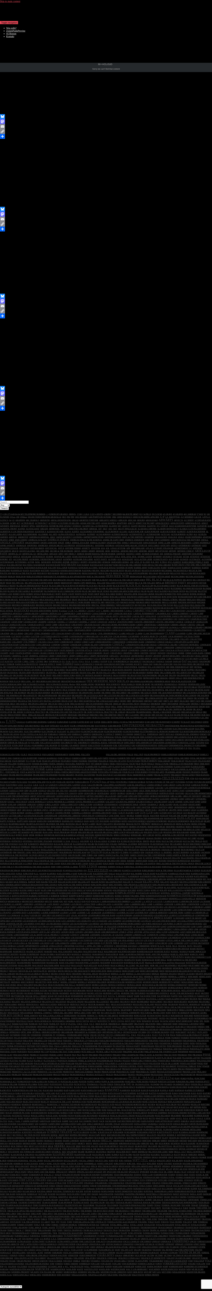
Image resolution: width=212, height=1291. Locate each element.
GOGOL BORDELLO (37, 802)
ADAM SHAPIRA (108, 523)
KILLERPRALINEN (114, 882)
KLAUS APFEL (170, 887)
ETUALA (28, 745)
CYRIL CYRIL (28, 661)
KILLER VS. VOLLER (132, 882)
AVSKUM (106, 562)
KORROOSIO (98, 896)
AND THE (149, 540)
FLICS (17, 769)
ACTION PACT (41, 523)
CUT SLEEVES (6, 661)
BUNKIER (61, 608)
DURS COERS (85, 718)
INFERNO (57, 847)
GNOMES (174, 799)
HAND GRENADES (119, 818)
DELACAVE (163, 675)
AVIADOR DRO (94, 562)
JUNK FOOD (28, 873)
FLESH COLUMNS (182, 766)
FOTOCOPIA (103, 772)
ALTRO (189, 534)
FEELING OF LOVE (117, 761)
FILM (138, 764)
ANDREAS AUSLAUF (37, 540)
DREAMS (176, 712)
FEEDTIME (93, 761)
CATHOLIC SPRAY (13, 619)
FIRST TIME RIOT (202, 764)
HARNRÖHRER (54, 821)
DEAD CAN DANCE (32, 670)
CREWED (161, 653)
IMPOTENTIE (144, 844)
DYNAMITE (163, 718)
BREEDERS (139, 599)
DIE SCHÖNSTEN (7, 698)
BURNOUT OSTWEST (95, 608)
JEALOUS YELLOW (171, 858)
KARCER (83, 876)
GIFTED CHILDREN (95, 796)
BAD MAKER (83, 565)
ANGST (61, 543)
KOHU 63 (155, 890)
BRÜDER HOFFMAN (187, 602)
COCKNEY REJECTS (149, 636)
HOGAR (73, 832)
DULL (29, 718)
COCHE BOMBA (120, 636)
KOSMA (118, 896)
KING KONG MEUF (99, 885)
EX (59, 745)
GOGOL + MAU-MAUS (17, 802)
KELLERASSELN (71, 879)
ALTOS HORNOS (178, 534)
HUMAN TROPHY (154, 838)
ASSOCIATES (6, 556)
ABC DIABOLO (32, 520)
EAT (91, 722)
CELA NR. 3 (115, 619)
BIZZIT (12, 585)
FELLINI (3, 764)
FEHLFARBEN (149, 761)
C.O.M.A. (128, 611)
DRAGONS (130, 712)
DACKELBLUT (149, 661)
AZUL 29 (138, 562)
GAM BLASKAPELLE (136, 785)
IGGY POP (22, 844)
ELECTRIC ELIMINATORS (126, 729)
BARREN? (186, 568)
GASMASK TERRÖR (79, 788)
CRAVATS (79, 653)
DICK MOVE (56, 690)
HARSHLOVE (68, 821)
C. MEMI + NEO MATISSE (112, 611)
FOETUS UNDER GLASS (181, 769)
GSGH (193, 810)
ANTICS (174, 545)
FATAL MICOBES (181, 758)
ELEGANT (61, 731)
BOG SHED (110, 594)
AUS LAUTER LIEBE (143, 559)
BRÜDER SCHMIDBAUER (23, 605)
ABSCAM (132, 520)
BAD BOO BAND (53, 565)
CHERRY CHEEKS (178, 624)
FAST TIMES (167, 758)
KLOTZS (72, 890)
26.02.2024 (8, 52)
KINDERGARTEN (13, 885)
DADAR (168, 661)
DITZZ (8, 706)
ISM (15, 852)
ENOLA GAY (53, 737)
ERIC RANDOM (56, 740)
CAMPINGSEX (68, 613)
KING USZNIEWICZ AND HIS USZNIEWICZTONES (41, 887)
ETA (207, 742)
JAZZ (140, 858)
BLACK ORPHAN (7, 588)
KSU (61, 901)
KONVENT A (5, 896)
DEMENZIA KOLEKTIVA (64, 678)
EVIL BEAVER (51, 745)
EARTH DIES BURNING (36, 722)
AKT (115, 529)
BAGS (2, 568)
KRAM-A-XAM (55, 898)
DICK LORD (44, 690)
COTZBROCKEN (50, 650)
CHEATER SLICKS (91, 624)
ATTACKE (177, 556)
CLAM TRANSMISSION (153, 633)
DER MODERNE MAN (101, 681)
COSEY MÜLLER (35, 650)
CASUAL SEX (138, 616)
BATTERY (45, 570)
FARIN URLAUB (94, 758)
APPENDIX (197, 548)
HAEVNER (154, 815)
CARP (200, 613)
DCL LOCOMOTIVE (156, 667)
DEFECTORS (69, 675)
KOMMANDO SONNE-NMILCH (45, 893)
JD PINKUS (157, 858)
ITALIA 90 (96, 852)
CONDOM (55, 645)
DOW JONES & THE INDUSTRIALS (89, 709)
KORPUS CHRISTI (84, 896)
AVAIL (37, 562)
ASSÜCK (16, 556)
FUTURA (150, 782)
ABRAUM (122, 520)
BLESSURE (158, 588)
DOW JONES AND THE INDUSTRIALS (122, 709)
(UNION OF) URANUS (58, 514)
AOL (108, 548)
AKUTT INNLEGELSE (127, 529)
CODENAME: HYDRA (9, 639)
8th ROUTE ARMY (130, 514)
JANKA (22, 858)
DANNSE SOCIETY (133, 664)
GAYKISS (4, 790)
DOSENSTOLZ (23, 709)
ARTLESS (53, 554)
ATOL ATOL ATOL (129, 556)
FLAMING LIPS (105, 766)
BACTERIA (28, 565)
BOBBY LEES (6, 594)
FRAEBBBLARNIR (173, 772)
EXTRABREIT (76, 748)
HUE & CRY (74, 838)
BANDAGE (73, 568)
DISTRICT (195, 704)
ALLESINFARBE (30, 534)
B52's (170, 562)
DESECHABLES (128, 684)
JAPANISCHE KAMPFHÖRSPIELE (40, 858)
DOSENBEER (11, 709)
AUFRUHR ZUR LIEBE (83, 559)
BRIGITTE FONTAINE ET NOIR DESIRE (73, 602)
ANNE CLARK (164, 543)
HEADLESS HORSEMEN (178, 821)
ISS (88, 852)
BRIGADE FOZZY (47, 602)
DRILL (24, 715)
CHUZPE (161, 630)
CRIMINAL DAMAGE (38, 656)
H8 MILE (130, 815)
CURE (169, 658)
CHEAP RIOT (77, 624)
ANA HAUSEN (161, 537)
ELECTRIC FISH (145, 729)
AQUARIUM (5, 551)
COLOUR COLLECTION (48, 642)
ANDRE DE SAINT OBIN (113, 540)
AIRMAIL (93, 529)
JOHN (53, 867)
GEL (18, 793)
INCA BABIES (176, 844)
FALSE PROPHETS (152, 754)
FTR (192, 778)
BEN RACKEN (199, 573)
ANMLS (125, 543)
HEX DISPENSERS (29, 829)
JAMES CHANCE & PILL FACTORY (113, 855)
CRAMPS (4, 653)
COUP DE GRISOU (101, 650)
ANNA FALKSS (135, 543)
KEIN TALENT (51, 879)
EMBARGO (53, 734)
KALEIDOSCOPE (100, 873)
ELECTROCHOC (16, 731)
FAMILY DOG (6, 758)
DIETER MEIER (64, 698)
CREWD (152, 653)
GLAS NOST (53, 799)
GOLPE (171, 802)
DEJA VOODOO (120, 675)
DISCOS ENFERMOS (95, 704)
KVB (83, 901)
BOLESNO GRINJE (146, 594)
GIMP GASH (122, 796)
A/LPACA (4, 520)
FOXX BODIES (141, 772)
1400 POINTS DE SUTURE (99, 517)
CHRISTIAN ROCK (149, 627)
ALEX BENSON (112, 531)
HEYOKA (42, 829)
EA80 (11, 721)
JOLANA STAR (204, 867)
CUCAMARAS (53, 658)
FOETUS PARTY (163, 769)
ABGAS (75, 520)
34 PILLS (147, 514)
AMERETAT (23, 537)
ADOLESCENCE (162, 523)
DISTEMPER (172, 704)
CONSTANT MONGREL (188, 645)
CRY (10, 658)
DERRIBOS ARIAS (162, 681)
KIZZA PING (124, 887)
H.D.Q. (123, 815)
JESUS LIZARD (95, 863)
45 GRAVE (167, 514)
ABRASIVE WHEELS (108, 520)
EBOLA (116, 722)
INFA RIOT (48, 847)
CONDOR (65, 645)
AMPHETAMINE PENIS (93, 537)
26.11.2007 (8, 416)
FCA (28, 761)
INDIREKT (25, 847)
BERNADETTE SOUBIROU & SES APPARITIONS (64, 576)
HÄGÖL (145, 815)
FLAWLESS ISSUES (142, 766)
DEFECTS (79, 675)
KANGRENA (5, 876)
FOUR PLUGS (128, 772)
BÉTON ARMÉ (163, 576)
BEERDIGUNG (74, 573)
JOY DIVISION (98, 870)
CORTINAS (5, 650)
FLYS (148, 769)
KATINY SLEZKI (7, 879)
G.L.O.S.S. (28, 785)
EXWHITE (121, 748)
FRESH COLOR (56, 778)
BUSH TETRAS (112, 608)
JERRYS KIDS (141, 861)
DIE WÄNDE (199, 698)
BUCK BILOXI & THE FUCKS (160, 605)
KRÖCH (3, 901)
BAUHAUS (55, 570)
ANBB (11, 540)
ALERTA (75, 531)
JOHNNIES (102, 867)
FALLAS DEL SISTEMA (116, 754)
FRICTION (77, 778)
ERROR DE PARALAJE (17, 742)
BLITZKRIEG (176, 588)
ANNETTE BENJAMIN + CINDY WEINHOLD (190, 543)
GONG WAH (188, 802)
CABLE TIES (164, 611)
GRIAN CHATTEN (159, 807)
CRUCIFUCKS (187, 656)
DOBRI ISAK (52, 706)
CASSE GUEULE (96, 616)
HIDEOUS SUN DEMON (94, 829)
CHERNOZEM (163, 624)
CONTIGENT (205, 645)
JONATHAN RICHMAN (10, 870)
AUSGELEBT (127, 559)
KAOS (29, 876)
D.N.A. (81, 661)
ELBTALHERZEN (72, 729)
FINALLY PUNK (162, 764)
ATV (10, 559)
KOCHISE (132, 890)
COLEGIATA (122, 639)
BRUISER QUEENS (44, 605)
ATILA (117, 556)
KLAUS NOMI (198, 887)
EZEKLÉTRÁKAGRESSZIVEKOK (151, 748)
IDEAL (139, 841)
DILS (76, 701)
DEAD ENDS (47, 670)
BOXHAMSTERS (185, 597)
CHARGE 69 (189, 622)
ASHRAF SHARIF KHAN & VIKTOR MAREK (96, 554)
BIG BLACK (154, 579)
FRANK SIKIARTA (66, 775)
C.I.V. (98, 611)
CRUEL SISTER (201, 656)
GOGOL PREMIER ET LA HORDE (90, 802)
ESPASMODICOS (115, 742)
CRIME (181, 653)
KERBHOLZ (141, 879)
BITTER (202, 583)
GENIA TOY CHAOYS (67, 793)
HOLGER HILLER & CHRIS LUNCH (110, 832)
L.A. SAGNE (136, 901)
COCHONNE (133, 636)
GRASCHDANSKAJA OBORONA (14, 807)
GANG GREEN (169, 785)
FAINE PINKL (75, 754)
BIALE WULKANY (83, 580)
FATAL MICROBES (198, 758)
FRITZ (117, 778)
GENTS (113, 793)
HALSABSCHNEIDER (43, 818)
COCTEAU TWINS (191, 636)
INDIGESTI (15, 847)
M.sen (32, 150)
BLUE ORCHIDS (89, 591)
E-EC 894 (204, 718)
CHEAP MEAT (64, 624)
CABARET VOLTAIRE (145, 610)
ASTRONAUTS (38, 556)
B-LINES (146, 562)
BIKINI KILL (91, 583)
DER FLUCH (14, 681)
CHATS (48, 624)
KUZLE (77, 901)
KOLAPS (163, 890)
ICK (118, 841)
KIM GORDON (204, 882)
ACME (13, 523)
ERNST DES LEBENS (174, 740)
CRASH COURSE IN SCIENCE (52, 653)
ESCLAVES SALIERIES (50, 742)
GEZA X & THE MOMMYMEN (198, 793)
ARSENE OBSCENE (129, 551)
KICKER (9, 882)
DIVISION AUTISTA (20, 706)
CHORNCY (77, 627)
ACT (18, 523)
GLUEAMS (164, 799)
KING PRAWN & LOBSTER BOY (137, 885)
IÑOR (200, 847)
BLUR (144, 591)
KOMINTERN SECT (193, 890)
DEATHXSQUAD (124, 672)
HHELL (50, 829)
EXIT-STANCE (124, 745)
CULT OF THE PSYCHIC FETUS (107, 658)
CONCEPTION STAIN (9, 645)
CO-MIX (64, 636)
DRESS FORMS (14, 715)
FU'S (196, 778)
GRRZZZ (100, 810)
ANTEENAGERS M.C (85, 545)
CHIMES (4, 627)
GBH (26, 790)
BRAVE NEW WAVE (111, 599)
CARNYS (193, 613)
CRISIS (51, 656)
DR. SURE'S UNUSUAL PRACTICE (99, 712)
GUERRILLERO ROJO (101, 813)
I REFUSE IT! (167, 849)
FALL (97, 753)
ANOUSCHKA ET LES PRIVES (62, 545)
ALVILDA (202, 534)
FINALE (150, 764)
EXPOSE (46, 748)
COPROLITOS (139, 647)
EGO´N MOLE (101, 726)
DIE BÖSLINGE (7, 693)
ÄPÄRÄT (25, 526)
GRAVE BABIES (51, 807)
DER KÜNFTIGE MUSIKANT (73, 681)
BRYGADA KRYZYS (125, 605)
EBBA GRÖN (106, 722)
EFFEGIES (54, 726)
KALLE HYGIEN (123, 873)
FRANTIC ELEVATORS (85, 775)
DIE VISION (188, 698)
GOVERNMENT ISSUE (128, 804)
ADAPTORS (122, 523)
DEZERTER (204, 687)
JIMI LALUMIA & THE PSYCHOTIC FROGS (175, 863)
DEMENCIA (24, 678)
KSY (66, 901)
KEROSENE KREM (193, 879)
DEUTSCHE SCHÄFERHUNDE (130, 687)
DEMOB (79, 678)
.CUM (79, 514)
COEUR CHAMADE (28, 639)
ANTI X (61, 548)
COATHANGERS (76, 636)
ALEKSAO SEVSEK (55, 531)
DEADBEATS (6, 670)
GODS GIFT (190, 799)
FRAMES (4, 775)
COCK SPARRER (175, 636)
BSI (136, 605)
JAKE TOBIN (87, 855)
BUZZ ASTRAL (6, 611)
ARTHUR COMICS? (185, 551)
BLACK (45, 585)
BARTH (205, 568)
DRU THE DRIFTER (108, 715)
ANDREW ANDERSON (134, 540)
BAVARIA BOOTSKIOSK (70, 570)
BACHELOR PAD (14, 565)
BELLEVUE (175, 573)
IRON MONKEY (188, 849)
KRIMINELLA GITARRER (156, 898)
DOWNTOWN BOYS (148, 709)
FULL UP (105, 782)
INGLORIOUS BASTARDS (84, 847)
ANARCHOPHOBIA (193, 537)
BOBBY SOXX (19, 594)
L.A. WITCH (147, 901)
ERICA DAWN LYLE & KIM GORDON (156, 737)
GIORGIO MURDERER (160, 796)
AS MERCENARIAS (150, 554)
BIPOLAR (160, 583)
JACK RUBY (195, 852)
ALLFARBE (43, 534)
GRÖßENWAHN (56, 810)
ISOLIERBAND (65, 852)
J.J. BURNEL (166, 852)
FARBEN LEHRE (79, 758)
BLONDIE (207, 588)
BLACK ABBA (55, 585)
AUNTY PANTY (100, 559)
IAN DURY (84, 841)
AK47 (105, 529)
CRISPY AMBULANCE (79, 656)
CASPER (62, 616)
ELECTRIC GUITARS (162, 729)
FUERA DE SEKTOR (65, 782)
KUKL (71, 901)
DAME (59, 664)
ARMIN (91, 551)
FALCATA (85, 754)
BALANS (52, 568)
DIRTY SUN (195, 701)
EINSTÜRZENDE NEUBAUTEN (143, 725)
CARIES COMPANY (180, 613)
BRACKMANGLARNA (49, 599)
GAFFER (76, 785)
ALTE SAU (165, 534)
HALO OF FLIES (26, 818)
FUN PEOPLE (122, 782)
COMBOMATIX (66, 642)
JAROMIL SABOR (94, 858)
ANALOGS (172, 537)
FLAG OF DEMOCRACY (73, 766)
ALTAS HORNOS (103, 534)
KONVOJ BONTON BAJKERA (25, 896)
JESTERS (162, 861)
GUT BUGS (177, 813)
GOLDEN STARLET (144, 802)
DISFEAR (117, 704)
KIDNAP (31, 882)
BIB (94, 580)
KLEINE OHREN (27, 890)
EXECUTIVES (94, 745)
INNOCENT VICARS (157, 847)
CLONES (26, 636)
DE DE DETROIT (31, 675)
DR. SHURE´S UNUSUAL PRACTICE (29, 712)
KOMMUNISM (107, 893)
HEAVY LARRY (89, 824)
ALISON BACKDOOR (195, 531)
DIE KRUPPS (77, 695)
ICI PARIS (112, 841)
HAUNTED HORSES (137, 821)
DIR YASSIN (206, 701)
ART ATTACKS (161, 551)
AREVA (77, 551)
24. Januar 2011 (12, 144)
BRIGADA (191, 599)
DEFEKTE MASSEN (93, 675)
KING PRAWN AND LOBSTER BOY (167, 885)
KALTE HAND (149, 873)
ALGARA (123, 531)
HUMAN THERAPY (136, 838)
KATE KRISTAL (201, 876)
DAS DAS (177, 664)
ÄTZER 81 (76, 526)
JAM (95, 855)
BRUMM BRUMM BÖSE (80, 605)
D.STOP (103, 661)
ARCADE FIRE (42, 551)
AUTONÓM (206, 559)
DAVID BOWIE (85, 667)
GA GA (83, 785)
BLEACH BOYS (134, 588)
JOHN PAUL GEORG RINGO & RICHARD (180, 867)
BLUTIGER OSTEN (176, 591)
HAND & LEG (105, 818)
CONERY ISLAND (90, 645)
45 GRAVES (178, 514)
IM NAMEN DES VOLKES (106, 844)
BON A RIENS (183, 594)
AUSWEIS (184, 559)
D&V (46, 661)
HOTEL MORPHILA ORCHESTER (169, 835)
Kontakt (10, 36)
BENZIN (3, 576)
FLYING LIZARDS (120, 769)
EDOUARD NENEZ (15, 726)
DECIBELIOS (198, 672)
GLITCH (102, 799)
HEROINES (171, 827)
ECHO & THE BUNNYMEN (132, 722)
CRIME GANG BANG (194, 653)
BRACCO (34, 599)
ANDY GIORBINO (162, 540)
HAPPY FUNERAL (8, 821)
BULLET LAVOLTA (21, 608)
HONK (31, 835)
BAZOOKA (87, 570)
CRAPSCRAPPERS (23, 653)
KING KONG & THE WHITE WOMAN (74, 885)
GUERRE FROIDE (63, 813)
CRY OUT (17, 658)
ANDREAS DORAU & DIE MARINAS (86, 540)
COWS (162, 650)
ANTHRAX (110, 545)
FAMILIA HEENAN (169, 754)
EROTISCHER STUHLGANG (197, 740)
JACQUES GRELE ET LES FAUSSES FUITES (48, 855)
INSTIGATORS (6, 849)
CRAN (11, 653)
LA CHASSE (205, 901)
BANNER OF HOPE (124, 568)
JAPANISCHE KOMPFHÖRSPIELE (71, 858)
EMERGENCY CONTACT (103, 734)
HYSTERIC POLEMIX (42, 841)
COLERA (133, 639)
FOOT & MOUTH (27, 772)
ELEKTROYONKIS (131, 731)
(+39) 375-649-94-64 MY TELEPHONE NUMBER (23, 514)
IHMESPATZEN (46, 844)
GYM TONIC (114, 815)
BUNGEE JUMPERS (47, 608)
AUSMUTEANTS (160, 559)
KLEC (207, 887)
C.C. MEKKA (80, 611)
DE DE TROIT (46, 675)
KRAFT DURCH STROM (37, 898)
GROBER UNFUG (40, 810)
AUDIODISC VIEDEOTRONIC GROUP (45, 559)
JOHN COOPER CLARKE (67, 867)
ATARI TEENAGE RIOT (82, 556)
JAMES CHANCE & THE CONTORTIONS (147, 855)
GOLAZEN (110, 802)
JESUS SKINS (108, 863)
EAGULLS (20, 722)
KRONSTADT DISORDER (33, 901)
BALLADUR (62, 568)
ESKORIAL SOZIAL (99, 742)
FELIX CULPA (191, 761)
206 (17, 517)
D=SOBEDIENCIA (121, 661)
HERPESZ (180, 827)
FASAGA (113, 758)
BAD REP (108, 565)
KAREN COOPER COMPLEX (100, 876)
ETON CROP (17, 745)
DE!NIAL (198, 667)
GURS (156, 813)
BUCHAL (142, 605)
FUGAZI (95, 781)
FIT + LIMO (17, 766)
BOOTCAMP (17, 597)
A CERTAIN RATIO (202, 520)
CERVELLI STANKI (147, 619)
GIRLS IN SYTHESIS (20, 799)
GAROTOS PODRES (22, 788)
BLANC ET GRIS (90, 588)
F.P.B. (17, 754)
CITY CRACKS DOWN (61, 633)
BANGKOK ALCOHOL (88, 568)
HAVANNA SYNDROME (156, 821)
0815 (64, 517)
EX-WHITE (74, 745)
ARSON (151, 551)
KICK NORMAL (20, 882)
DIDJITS (91, 690)
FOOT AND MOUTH (44, 772)
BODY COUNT (68, 594)
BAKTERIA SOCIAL (14, 568)
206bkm (23, 517)
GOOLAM (11, 804)
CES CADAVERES (165, 619)
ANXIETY (85, 548)
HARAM (32, 821)
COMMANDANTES (103, 642)
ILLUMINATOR (80, 844)
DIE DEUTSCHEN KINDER (38, 693)
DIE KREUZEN (64, 695)
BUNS (69, 608)
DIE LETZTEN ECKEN (93, 695)
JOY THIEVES (115, 870)
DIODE (123, 701)
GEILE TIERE (132, 790)
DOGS (107, 706)
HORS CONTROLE (122, 835)
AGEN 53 (126, 526)
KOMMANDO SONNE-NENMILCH (15, 893)
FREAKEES (176, 775)
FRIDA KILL (87, 778)
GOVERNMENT (111, 804)
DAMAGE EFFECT (47, 664)
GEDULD (42, 790)
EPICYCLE (74, 737)
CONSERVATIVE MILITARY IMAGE (141, 645)
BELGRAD (153, 573)
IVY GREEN (134, 852)
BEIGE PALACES (120, 573)
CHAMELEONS (30, 622)
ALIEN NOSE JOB (136, 531)
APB (128, 548)
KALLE (111, 873)
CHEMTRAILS (150, 624)
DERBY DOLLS (175, 678)
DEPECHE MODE (134, 678)
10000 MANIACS (124, 517)
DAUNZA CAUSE (59, 667)
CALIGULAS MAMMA (195, 611)
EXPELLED (163, 745)
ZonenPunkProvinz (15, 31)
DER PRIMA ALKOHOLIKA (142, 681)
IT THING (124, 852)
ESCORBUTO (67, 742)
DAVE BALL (73, 667)
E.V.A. (2, 722)
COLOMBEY (30, 641)
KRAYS (88, 898)
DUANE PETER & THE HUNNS (187, 715)
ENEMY (203, 734)
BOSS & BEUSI (86, 597)
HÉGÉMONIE (119, 824)
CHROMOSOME (22, 630)
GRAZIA (93, 807)
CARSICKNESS (37, 616)
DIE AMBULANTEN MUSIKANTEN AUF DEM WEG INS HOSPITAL (135, 690)
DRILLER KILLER (36, 715)
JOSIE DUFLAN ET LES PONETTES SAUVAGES (41, 870)
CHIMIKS (12, 627)
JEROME (131, 861)
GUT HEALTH (189, 813)
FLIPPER (49, 769)
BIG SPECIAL (18, 583)
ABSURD (141, 520)
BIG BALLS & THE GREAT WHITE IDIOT (127, 580)
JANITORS (13, 858)
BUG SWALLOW (197, 605)
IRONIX (176, 849)
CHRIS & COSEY (104, 627)
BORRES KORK (62, 597)
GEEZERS (73, 790)
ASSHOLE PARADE (172, 554)
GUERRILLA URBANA (81, 813)
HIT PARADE (36, 832)
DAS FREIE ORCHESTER (193, 664)
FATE (209, 758)
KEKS (60, 879)
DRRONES (94, 715)
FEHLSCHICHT (178, 761)
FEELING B (103, 761)
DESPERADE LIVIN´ (196, 684)
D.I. (63, 661)
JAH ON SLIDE (74, 855)
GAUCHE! (159, 788)
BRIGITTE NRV (98, 602)
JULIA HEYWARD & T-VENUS (187, 870)
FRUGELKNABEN (154, 778)
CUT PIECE (203, 658)
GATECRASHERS (146, 788)
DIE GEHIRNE (133, 693)
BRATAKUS (83, 599)
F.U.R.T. (24, 754)
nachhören (5, 155)
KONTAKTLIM (142, 893)
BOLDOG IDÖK (131, 594)
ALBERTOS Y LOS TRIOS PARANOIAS (17, 531)
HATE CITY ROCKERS (99, 821)
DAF (184, 661)
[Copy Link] (106, 131)
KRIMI (142, 898)
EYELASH (131, 748)
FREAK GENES (188, 775)
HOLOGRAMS (182, 832)
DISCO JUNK (64, 704)
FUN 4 (112, 782)
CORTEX (199, 647)
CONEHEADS (75, 645)
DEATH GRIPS (25, 672)
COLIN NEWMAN (145, 639)
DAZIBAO (142, 667)
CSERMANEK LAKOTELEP (34, 658)
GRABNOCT (152, 804)
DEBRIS (149, 672)
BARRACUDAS (174, 568)
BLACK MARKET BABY (165, 585)
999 (72, 517)
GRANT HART (194, 804)
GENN (80, 793)
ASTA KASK (26, 556)
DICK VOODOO (69, 690)
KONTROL (165, 893)
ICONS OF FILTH (128, 841)
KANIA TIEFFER (19, 876)
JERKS (123, 861)
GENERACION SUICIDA (31, 793)
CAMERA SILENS (30, 613)
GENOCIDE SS (90, 793)
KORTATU (109, 896)
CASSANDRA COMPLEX (77, 616)
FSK (187, 778)
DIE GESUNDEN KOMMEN (170, 693)
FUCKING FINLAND (37, 782)
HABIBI (138, 815)
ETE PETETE (5, 745)
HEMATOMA (44, 827)
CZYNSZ (39, 661)
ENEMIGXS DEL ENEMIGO (187, 734)
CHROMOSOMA (7, 630)
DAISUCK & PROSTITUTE (26, 664)
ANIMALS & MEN (98, 543)
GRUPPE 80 (163, 810)
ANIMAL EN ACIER (80, 543)
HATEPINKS (115, 821)
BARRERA (196, 568)
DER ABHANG (161, 678)
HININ (157, 829)
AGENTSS (151, 526)
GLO (122, 799)
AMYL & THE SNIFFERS (133, 537)
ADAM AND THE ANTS (90, 523)
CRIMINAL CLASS (19, 656)
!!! (1, 514)
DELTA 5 (194, 675)
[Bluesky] (106, 116)
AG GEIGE (162, 526)
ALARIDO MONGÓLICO (168, 529)
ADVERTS (4, 526)
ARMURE (100, 551)
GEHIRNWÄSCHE (117, 790)
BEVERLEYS (24, 580)
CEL (107, 619)
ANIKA (68, 543)
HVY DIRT (192, 838)
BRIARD (182, 599)
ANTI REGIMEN (37, 548)
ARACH (14, 551)
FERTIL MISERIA (57, 764)
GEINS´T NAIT (178, 790)
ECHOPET (175, 722)
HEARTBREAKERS (16, 824)
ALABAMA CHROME (147, 529)
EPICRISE (64, 737)
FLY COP (107, 769)
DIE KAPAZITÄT (30, 695)
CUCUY (63, 658)
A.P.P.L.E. (206, 517)
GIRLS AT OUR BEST (192, 796)
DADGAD (177, 661)
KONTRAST (154, 893)
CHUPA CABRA (66, 630)
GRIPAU (191, 807)
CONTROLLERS (96, 647)
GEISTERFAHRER (8, 793)
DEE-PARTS (57, 675)
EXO (133, 745)
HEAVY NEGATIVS (104, 824)
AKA (110, 529)
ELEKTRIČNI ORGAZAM (92, 731)
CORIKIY (150, 647)
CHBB (54, 624)
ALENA (67, 531)
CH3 (175, 619)
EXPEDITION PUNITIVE (146, 745)
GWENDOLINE (50, 815)
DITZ (2, 706)
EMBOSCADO (65, 734)
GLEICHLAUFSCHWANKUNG (73, 799)
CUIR (76, 658)
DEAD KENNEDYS (89, 669)
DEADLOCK (105, 670)
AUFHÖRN (67, 559)
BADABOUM (39, 565)
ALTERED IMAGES (119, 534)
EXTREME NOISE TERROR (104, 748)
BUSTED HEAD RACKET (164, 608)
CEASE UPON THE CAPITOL (68, 619)
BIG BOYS (187, 580)
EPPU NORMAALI (106, 737)
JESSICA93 (153, 861)
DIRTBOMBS (137, 701)
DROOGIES (72, 715)
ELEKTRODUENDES (113, 731)
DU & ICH (168, 715)
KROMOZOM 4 (14, 901)
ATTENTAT (195, 556)
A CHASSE (4, 523)
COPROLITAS (126, 647)
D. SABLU (95, 661)
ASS (161, 554)
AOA (103, 548)
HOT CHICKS (148, 835)
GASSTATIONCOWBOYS (111, 788)
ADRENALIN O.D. (193, 523)
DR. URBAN (120, 712)
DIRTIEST (148, 701)
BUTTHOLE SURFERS (188, 607)
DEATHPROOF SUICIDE (68, 672)
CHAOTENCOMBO (125, 622)
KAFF (74, 873)
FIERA (113, 764)
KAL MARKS (136, 873)
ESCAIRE (35, 742)
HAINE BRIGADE (195, 815)
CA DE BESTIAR (177, 611)
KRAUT (80, 898)
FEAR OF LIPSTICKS (51, 761)
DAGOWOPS (204, 661)
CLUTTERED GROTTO (50, 636)
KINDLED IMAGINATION (32, 885)
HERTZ (188, 827)
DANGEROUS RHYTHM (114, 664)
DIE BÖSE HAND (202, 690)
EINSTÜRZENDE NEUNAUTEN (22, 729)
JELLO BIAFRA (187, 858)
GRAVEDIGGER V (66, 807)
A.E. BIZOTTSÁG (172, 517)
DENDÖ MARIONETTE (116, 678)
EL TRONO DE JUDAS (9, 734)
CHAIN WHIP (17, 622)
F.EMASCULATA (7, 754)
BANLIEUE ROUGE (107, 568)
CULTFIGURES (86, 658)
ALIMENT (181, 531)
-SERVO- (72, 514)
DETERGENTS (66, 687)
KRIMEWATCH (131, 898)
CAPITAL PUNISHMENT (144, 613)
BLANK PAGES (112, 588)
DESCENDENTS (113, 684)
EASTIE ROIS (83, 722)
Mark (38, 59)
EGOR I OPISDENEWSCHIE (82, 726)
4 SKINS (107, 514)
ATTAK (186, 556)
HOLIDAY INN (169, 832)
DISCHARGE (21, 704)
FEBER (74, 761)
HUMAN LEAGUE (120, 838)
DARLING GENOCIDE (163, 664)
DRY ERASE (145, 715)
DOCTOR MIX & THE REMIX (71, 706)
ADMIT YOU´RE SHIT (145, 523)
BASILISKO (5, 570)
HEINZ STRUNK (198, 824)
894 (68, 517)
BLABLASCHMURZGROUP (28, 585)
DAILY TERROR (7, 664)
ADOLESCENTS (177, 523)
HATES (124, 821)
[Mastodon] (106, 121)
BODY (58, 594)
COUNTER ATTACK (83, 650)
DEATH (3, 672)
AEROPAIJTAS (42, 526)
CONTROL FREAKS (79, 647)
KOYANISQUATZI (18, 898)
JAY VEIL (133, 858)
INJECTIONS (116, 847)
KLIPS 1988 (46, 890)
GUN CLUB (146, 812)
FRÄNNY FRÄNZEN (191, 772)
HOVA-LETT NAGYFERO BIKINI (41, 838)
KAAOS (42, 873)
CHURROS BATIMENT (146, 630)
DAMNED (68, 664)
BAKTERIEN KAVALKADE (35, 568)
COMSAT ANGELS (164, 642)
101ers (13, 517)
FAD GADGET (48, 754)
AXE (132, 562)
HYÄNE (200, 838)
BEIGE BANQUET (90, 573)
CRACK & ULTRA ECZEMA (177, 650)
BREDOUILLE (127, 599)
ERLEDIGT (160, 740)
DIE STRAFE (37, 698)
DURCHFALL (73, 718)
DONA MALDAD (130, 706)
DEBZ (156, 672)
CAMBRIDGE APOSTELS (11, 613)
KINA (2, 885)
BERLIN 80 (21, 576)
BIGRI (8, 583)
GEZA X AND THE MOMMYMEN (14, 796)
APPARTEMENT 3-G (183, 548)
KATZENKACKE (22, 879)
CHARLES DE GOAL (18, 624)
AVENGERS (57, 562)
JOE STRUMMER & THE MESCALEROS (32, 867)
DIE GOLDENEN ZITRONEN (195, 693)
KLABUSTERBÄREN (142, 887)
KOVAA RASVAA (204, 896)
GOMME (179, 802)
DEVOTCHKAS (190, 687)
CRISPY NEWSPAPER (98, 656)
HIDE (81, 829)
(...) (47, 514)
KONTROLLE (197, 893)
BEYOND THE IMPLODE (41, 580)
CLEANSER (180, 633)
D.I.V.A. (75, 661)
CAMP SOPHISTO (83, 613)
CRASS (70, 653)
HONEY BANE (22, 835)
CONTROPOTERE (112, 647)
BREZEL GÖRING (170, 599)
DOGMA (100, 706)
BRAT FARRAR (95, 599)
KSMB (56, 901)
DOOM (202, 706)
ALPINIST (91, 534)
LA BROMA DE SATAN (189, 901)
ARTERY (172, 551)
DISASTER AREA (7, 704)
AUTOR (30, 562)
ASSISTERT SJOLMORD (192, 554)
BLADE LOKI (57, 588)
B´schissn (63, 611)
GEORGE (121, 793)
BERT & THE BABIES (96, 576)
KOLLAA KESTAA (176, 890)
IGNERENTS (33, 844)
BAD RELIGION (97, 565)
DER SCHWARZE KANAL (34, 684)
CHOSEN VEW (89, 627)
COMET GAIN (87, 642)
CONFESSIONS (105, 645)
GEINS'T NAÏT (165, 790)
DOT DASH (41, 709)
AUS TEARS (173, 559)
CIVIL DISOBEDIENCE (108, 633)
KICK (2, 882)
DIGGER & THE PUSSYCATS (30, 701)
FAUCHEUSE (5, 761)
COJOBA (66, 639)
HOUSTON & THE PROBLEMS (13, 838)
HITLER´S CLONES (8, 832)
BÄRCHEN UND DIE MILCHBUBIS (191, 564)
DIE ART (179, 690)
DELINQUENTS (183, 675)
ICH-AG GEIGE (100, 841)
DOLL (113, 706)
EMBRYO (87, 734)
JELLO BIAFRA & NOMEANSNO (19, 861)
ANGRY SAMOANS (48, 543)
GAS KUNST (64, 788)
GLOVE (155, 799)
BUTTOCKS (206, 608)
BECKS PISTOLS (180, 570)
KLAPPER (158, 887)
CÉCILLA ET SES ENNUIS (93, 619)
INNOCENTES (141, 847)
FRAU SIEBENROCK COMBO (140, 775)
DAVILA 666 (98, 667)
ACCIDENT (189, 520)
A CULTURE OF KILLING (68, 523)
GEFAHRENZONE (86, 790)
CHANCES (51, 622)
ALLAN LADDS (15, 534)
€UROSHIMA (38, 745)
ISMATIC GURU (24, 852)
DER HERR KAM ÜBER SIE (48, 681)
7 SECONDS (116, 514)
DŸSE (186, 718)
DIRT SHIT (158, 701)
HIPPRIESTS (165, 829)
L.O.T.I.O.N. (158, 901)
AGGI (171, 526)
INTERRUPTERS (81, 849)
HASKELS (78, 821)
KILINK (44, 882)
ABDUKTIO (45, 520)
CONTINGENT (6, 647)
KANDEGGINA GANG (200, 873)
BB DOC (96, 570)
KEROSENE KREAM (176, 879)
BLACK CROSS (105, 585)
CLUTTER (35, 636)
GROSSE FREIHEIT (71, 810)
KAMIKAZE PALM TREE (179, 873)
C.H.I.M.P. (90, 611)
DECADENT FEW (184, 672)
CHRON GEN (36, 630)
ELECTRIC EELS (105, 729)
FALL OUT (138, 754)
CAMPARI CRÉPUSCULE (50, 613)
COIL (49, 639)
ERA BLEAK (134, 737)
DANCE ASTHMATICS (84, 664)
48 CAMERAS (190, 514)
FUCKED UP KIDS (8, 782)
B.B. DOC (155, 562)
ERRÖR (3, 742)
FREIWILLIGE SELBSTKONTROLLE (32, 778)
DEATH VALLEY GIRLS (106, 672)
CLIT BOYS (16, 636)
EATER (97, 722)
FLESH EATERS (198, 766)
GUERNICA (49, 813)
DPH (160, 709)
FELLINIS (12, 764)
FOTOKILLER (115, 772)
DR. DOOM (187, 709)
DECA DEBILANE (168, 672)
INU (126, 849)
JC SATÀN (147, 858)
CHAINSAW (5, 622)
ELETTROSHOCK (148, 731)
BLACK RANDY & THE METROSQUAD (33, 588)
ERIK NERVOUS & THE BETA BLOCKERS (135, 740)
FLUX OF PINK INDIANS (92, 769)
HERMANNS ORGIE (156, 827)
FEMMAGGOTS (24, 764)
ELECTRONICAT (48, 731)
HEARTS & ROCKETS (35, 824)
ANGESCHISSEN (32, 543)
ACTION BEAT (27, 523)
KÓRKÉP (64, 896)
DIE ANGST (170, 690)
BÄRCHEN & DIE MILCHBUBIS (127, 565)
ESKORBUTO (84, 742)
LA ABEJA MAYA (170, 901)
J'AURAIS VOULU (152, 852)
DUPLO (63, 718)
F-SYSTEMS (178, 748)
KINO (66, 887)
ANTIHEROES (184, 545)
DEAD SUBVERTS (172, 670)
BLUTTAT (202, 591)
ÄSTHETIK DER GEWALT (60, 526)
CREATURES (116, 653)
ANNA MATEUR (150, 543)
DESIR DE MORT (143, 684)
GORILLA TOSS (85, 804)
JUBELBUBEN (148, 870)
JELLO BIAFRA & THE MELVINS (105, 861)
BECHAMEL (167, 570)
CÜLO (70, 658)
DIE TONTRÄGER (106, 698)
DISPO (164, 704)
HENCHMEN (56, 827)
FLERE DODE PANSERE (162, 766)
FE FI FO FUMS (133, 761)
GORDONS (21, 804)
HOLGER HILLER (86, 832)
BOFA (102, 594)
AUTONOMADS (7, 562)
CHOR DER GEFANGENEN (60, 627)
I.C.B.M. (66, 841)
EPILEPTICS (84, 737)
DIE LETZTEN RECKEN (114, 695)
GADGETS (53, 785)
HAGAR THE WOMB (178, 815)
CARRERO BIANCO (21, 616)
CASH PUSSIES (51, 616)
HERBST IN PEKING (138, 827)
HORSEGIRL (136, 835)
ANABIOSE (149, 537)
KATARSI (189, 876)
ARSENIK (142, 551)
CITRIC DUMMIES (42, 633)
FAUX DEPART (18, 761)
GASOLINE (94, 788)
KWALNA (95, 901)
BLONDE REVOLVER (192, 588)
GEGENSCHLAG (101, 790)
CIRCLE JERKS (16, 633)
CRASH (35, 653)
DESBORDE (100, 684)
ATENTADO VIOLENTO (103, 556)
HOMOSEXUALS (7, 835)
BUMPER (34, 608)
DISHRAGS (145, 704)
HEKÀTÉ (4, 827)
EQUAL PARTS (121, 737)
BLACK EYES (119, 585)
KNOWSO (108, 890)
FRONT (141, 778)
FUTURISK (180, 782)
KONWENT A (44, 896)
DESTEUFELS (39, 687)
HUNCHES (167, 838)
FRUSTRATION (173, 778)
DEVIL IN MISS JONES (167, 687)
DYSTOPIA (195, 718)
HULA (108, 838)
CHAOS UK (102, 622)
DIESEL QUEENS (23, 698)
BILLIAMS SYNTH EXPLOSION (120, 583)
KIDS (38, 882)
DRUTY (120, 715)
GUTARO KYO (165, 813)
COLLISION (17, 642)
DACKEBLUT (136, 661)
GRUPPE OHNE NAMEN (179, 810)
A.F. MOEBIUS (187, 517)
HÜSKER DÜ (89, 838)
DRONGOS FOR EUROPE (56, 715)
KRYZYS (48, 901)
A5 (13, 520)
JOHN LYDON (88, 866)
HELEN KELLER (16, 827)
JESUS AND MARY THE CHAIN (46, 863)
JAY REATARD (109, 858)
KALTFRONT (162, 873)
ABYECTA (178, 520)
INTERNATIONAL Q (64, 849)
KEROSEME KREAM (156, 879)
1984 (114, 517)
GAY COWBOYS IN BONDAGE (196, 788)
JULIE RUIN (206, 870)
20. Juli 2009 (10, 237)
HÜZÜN (101, 838)
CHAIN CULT (184, 619)
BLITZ (167, 588)
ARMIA (84, 551)
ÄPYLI (32, 526)
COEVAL (42, 639)
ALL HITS (53, 534)
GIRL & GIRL (176, 796)
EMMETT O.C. (140, 734)
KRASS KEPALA (69, 898)
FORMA (57, 772)
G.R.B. (35, 785)
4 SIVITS (99, 514)
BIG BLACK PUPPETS (172, 580)
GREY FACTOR (118, 807)
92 (205, 514)
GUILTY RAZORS (126, 813)
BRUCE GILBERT (170, 602)
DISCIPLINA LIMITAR (37, 704)
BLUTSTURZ (191, 591)
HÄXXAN (164, 815)
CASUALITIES (124, 616)
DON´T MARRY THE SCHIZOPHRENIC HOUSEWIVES (174, 706)
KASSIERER (133, 876)
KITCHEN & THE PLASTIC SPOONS (85, 887)
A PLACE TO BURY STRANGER (159, 548)
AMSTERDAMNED (112, 537)
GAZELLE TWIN (16, 790)
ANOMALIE (21, 545)
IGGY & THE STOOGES (172, 841)
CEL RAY (134, 619)
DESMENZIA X (171, 684)
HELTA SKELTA (31, 827)
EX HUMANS (107, 745)
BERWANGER (136, 576)
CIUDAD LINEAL (89, 633)
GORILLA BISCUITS (69, 804)
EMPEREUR (152, 734)
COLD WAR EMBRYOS (106, 639)
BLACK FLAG (134, 585)
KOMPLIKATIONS (125, 893)
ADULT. (204, 523)
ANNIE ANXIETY (7, 545)
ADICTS (131, 523)
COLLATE (184, 639)
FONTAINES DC (12, 772)
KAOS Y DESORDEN (42, 876)
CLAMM (138, 633)
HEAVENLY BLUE (73, 824)
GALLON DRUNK (95, 785)
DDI (167, 667)
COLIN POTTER (161, 639)
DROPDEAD (83, 715)
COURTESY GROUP (118, 650)
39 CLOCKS (157, 514)
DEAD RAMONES (141, 670)
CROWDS (157, 656)
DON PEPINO (144, 706)
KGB (209, 879)
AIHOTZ (64, 529)
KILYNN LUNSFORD (188, 882)
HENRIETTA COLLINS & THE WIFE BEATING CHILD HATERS (90, 827)
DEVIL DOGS (150, 687)
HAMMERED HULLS (73, 818)
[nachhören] (6, 248)
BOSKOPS (74, 597)
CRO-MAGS (125, 656)
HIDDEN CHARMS (70, 829)
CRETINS (144, 653)
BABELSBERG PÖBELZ (192, 562)
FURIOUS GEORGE (136, 782)
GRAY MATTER (82, 807)
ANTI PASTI (24, 548)
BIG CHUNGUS (199, 580)
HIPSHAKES (177, 829)
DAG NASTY (193, 661)
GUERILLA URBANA (34, 813)
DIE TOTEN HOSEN (123, 698)
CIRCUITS (28, 633)
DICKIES (35, 690)
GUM (136, 813)
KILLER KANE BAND (67, 882)
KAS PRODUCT (121, 876)
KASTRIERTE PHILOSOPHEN (153, 876)
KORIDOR (55, 896)
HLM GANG (48, 832)
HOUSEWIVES (204, 835)
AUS (119, 559)
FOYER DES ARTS (156, 772)
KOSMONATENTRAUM (156, 896)
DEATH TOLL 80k (87, 672)
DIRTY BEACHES (181, 701)
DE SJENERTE (157, 684)
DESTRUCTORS (52, 687)
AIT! (100, 529)
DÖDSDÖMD (90, 706)
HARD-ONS (42, 821)
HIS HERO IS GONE (191, 829)
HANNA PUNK (170, 818)
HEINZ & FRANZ (183, 824)
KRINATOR (201, 898)
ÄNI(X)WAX (15, 526)
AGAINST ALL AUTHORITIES (95, 526)
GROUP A (85, 810)
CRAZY (106, 653)
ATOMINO (157, 556)
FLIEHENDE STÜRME (32, 769)
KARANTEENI (72, 876)
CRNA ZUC (114, 656)
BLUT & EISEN (161, 591)
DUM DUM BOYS (40, 718)
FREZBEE (67, 778)
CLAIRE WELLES (126, 633)
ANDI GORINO (21, 540)
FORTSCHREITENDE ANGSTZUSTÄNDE (79, 772)
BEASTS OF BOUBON (151, 570)
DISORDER (155, 704)
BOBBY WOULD (33, 594)
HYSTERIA (28, 841)
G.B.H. (20, 785)
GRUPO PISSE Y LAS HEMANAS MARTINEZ (124, 810)
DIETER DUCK (50, 698)
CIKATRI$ (4, 633)
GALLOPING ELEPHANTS (114, 785)
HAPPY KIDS (22, 821)
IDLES (152, 841)
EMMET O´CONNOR (124, 734)
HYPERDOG (5, 841)
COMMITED (150, 642)
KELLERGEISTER (87, 879)
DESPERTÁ (27, 687)
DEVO (180, 687)
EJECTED (40, 729)
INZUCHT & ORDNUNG (150, 849)
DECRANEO (18, 675)
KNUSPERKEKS (120, 890)
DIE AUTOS (189, 690)
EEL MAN (45, 726)
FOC (153, 769)
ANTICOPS (165, 545)
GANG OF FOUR (183, 785)
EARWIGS (51, 722)
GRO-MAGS (27, 810)
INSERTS (208, 847)
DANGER (99, 664)
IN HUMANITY (103, 847)
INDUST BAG (37, 847)
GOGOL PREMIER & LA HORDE (60, 802)
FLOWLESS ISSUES (72, 769)
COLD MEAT (76, 639)
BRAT (74, 599)
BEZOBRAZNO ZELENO (63, 580)
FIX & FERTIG (45, 766)
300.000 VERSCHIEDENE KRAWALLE (44, 517)
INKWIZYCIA (128, 847)
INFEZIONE (68, 847)
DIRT (129, 701)
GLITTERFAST (113, 799)
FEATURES (66, 761)
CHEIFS (139, 624)
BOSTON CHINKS (101, 597)
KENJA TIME (113, 879)
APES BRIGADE (138, 548)
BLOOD (3, 591)
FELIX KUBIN (204, 761)
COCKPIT (163, 636)
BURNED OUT (78, 608)
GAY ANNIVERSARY (173, 788)
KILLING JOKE (151, 881)
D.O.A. (87, 661)
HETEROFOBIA (14, 829)
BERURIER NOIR (117, 576)
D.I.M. (68, 661)
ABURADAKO (151, 520)
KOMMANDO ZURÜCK (69, 893)
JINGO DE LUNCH (203, 863)
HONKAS (39, 835)
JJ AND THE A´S (7, 867)
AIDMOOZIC (54, 529)
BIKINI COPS (79, 583)
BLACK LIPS (147, 585)
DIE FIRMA (106, 693)
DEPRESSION (149, 678)
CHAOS (93, 622)
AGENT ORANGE (138, 526)
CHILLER (200, 624)
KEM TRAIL (101, 879)
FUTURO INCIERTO (203, 782)
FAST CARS (156, 758)
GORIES (40, 804)
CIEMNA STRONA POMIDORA (179, 630)
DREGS (199, 712)
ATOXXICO (167, 556)
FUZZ (2, 785)
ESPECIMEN (129, 742)
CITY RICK (76, 633)
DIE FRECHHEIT (119, 693)
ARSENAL (115, 551)
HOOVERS (89, 835)
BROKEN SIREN (143, 602)
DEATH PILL (51, 672)
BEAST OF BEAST (133, 570)
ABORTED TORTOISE (88, 520)
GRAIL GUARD (165, 804)
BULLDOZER (6, 608)
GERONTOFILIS (151, 793)
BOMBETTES (170, 594)
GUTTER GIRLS (16, 815)
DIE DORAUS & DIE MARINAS (64, 693)
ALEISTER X (40, 531)
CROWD (148, 656)
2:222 (92, 514)
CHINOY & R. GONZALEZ (28, 627)
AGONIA (21, 529)
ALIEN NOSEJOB (151, 531)
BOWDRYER (155, 597)
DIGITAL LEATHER (52, 701)
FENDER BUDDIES (40, 764)
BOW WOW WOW (169, 597)
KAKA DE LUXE (85, 873)
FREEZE (12, 778)
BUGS (187, 605)
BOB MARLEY (48, 594)
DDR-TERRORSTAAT (179, 667)
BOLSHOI (159, 594)
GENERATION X (50, 793)
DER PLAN (123, 681)
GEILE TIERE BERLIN (148, 790)
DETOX (77, 687)
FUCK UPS (51, 782)
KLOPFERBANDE (60, 890)
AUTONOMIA (21, 562)
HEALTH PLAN (196, 821)
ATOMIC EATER (144, 556)
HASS (86, 821)
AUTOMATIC (195, 559)
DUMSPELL (54, 718)
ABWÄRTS (166, 520)
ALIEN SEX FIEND (168, 531)
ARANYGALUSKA (27, 551)
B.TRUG (163, 562)
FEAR (38, 761)
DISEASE (108, 704)
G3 (46, 785)
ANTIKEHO (196, 545)
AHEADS (44, 529)
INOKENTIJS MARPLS (188, 847)
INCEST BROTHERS (192, 844)
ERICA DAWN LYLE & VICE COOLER (190, 737)
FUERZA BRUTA (81, 782)
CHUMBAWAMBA (50, 630)
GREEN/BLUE (104, 807)
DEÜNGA (85, 687)
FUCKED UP (204, 778)
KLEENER (4, 890)
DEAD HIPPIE (72, 670)
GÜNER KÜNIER (16, 813)
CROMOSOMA (137, 656)
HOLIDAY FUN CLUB (153, 832)
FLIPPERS (58, 769)
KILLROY (174, 882)
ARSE (107, 551)
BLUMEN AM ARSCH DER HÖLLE (125, 591)
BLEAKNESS (147, 588)
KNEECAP (81, 890)
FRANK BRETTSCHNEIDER (45, 775)
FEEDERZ (82, 761)
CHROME (207, 627)
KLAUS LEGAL (184, 887)
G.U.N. (42, 785)
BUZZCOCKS (21, 610)
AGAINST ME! (115, 526)
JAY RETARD (122, 858)
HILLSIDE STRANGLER (133, 829)
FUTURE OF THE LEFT (164, 782)
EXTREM (87, 748)
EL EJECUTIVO (74, 731)
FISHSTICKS (5, 766)
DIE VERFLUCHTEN (173, 698)
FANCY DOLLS (64, 758)
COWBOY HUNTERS (149, 650)
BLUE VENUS (103, 591)
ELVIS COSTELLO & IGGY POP (33, 734)
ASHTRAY (120, 554)
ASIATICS (130, 554)
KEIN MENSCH (37, 879)
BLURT (150, 591)
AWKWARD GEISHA (120, 562)
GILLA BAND (110, 796)
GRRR (93, 810)
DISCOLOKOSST (77, 704)
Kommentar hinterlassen (53, 59)
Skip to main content (10, 1)
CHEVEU (191, 624)
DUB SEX (205, 715)
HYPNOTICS (16, 841)
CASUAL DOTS (111, 616)
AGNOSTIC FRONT (8, 529)
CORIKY (158, 647)
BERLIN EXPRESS (34, 576)
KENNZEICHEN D (127, 879)
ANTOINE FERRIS (73, 548)
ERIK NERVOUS (109, 740)
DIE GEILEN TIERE (149, 693)
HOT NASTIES (191, 835)
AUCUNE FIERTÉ (20, 559)
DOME (120, 706)
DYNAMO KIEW (176, 718)
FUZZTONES (11, 785)
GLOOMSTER (131, 799)
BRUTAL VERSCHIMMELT (103, 605)
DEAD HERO (59, 670)
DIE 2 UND (100, 690)
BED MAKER (53, 573)
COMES (77, 642)
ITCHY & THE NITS (111, 852)
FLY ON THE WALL (137, 769)
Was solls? (11, 28)
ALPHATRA (81, 534)
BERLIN (11, 576)
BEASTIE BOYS (117, 570)
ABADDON (20, 520)
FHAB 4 (105, 764)
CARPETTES (5, 616)
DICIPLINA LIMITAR (9, 690)
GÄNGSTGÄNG (65, 785)
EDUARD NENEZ (32, 726)
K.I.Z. (36, 873)
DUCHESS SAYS (7, 718)
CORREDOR (168, 647)
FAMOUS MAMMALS (47, 758)
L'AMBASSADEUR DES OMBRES (115, 901)
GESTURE (179, 793)
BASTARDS (35, 570)
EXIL (115, 745)
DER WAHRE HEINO (85, 684)
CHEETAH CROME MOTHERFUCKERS (118, 624)
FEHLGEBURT (164, 761)
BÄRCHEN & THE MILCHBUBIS (156, 565)
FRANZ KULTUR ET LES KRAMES (111, 775)
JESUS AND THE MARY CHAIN (74, 863)
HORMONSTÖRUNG (104, 835)
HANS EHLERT (202, 818)
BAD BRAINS (69, 564)
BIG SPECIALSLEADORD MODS (39, 583)
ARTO (60, 554)
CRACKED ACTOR (198, 650)
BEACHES (105, 570)
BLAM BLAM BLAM (73, 588)
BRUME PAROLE (60, 605)
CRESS (136, 653)
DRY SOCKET (157, 715)
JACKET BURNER (181, 852)
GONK (197, 802)
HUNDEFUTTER (179, 838)
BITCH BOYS (193, 583)
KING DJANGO (50, 885)
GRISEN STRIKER (8, 810)
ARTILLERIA (42, 554)
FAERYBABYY (61, 754)
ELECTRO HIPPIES (32, 731)
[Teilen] (106, 136)
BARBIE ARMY (141, 568)
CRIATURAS (171, 653)
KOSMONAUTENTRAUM (181, 895)
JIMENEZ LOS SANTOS (145, 863)
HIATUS (57, 829)
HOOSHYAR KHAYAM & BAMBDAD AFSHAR (64, 835)
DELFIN (172, 675)
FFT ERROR (96, 764)
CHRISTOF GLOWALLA (169, 627)
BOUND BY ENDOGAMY (138, 597)
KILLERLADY (84, 882)
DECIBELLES (6, 675)
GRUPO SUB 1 (151, 810)
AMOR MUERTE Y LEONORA (69, 537)
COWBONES (133, 650)
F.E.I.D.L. (197, 748)
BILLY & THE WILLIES (145, 583)
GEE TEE (51, 790)
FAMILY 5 (204, 754)
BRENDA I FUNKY (153, 599)
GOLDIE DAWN (160, 802)
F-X (185, 748)
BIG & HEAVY (102, 580)
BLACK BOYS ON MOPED (74, 585)
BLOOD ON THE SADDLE (18, 591)
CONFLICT (118, 644)
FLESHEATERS (7, 769)
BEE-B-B (64, 573)
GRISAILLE (201, 807)
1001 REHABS (81, 517)
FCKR (33, 761)
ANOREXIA (43, 545)
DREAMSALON (188, 712)
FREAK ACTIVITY (162, 775)
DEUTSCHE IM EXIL (108, 687)
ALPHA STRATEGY (66, 534)
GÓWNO (143, 804)
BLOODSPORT (37, 591)
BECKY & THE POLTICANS (24, 573)
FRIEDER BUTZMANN (104, 778)
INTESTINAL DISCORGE (100, 849)
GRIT (19, 810)
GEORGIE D (131, 793)
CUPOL (162, 658)
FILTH (144, 764)
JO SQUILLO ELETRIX (73, 870)
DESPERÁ (182, 684)
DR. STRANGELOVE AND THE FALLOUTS (64, 712)
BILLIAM (101, 583)
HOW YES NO (63, 838)
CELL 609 (125, 619)
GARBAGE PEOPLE (199, 785)
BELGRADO (164, 573)
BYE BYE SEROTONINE (40, 611)
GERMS (140, 793)
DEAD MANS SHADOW (122, 670)
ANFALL (204, 540)
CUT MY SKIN (191, 658)
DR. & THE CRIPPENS (172, 709)
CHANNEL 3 (83, 622)
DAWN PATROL (131, 667)
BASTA (26, 570)
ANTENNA (99, 545)
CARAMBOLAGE (163, 613)
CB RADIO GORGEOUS (45, 619)
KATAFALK (179, 876)
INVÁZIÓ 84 (133, 849)
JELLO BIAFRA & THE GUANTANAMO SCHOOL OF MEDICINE (62, 861)
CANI (109, 613)
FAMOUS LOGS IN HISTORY (25, 758)
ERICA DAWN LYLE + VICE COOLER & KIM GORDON (24, 740)
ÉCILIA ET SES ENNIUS (191, 722)
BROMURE (156, 602)
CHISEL (44, 627)
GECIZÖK (33, 790)
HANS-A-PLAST (186, 818)
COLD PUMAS (89, 639)
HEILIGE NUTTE (133, 824)
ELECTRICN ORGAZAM (183, 729)
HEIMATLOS (169, 824)
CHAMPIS (42, 622)
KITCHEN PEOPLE (110, 887)
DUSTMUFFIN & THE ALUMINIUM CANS (129, 718)
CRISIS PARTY (61, 656)
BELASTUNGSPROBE (138, 573)
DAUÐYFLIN (13, 667)
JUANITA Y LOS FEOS (131, 870)
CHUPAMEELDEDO (82, 630)
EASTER (73, 722)
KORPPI (72, 896)
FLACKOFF (57, 766)
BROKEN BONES (127, 602)
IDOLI (158, 841)
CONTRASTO (54, 647)
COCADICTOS (105, 636)
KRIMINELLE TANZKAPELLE (182, 898)
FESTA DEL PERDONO (75, 764)
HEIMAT (146, 823)
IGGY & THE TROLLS (192, 841)
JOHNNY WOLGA (115, 867)
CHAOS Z (112, 622)
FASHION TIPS (123, 758)
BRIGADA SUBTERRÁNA (27, 602)
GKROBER (34, 799)
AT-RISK (49, 556)
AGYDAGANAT (32, 529)
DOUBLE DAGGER (55, 709)
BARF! (164, 568)
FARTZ (105, 758)
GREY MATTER (143, 807)
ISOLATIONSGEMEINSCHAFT (45, 852)
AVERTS (84, 562)
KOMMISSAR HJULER (91, 893)
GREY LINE (130, 807)
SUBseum (11, 33)
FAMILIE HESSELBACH (188, 754)
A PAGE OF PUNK (118, 548)
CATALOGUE (150, 616)
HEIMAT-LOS (157, 824)
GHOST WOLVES (37, 796)
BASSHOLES (16, 570)
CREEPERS (127, 653)
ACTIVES (52, 523)
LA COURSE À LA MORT (11, 904)
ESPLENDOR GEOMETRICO (165, 742)
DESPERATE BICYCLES (10, 687)
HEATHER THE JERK (55, 824)
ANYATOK (95, 548)
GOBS (181, 799)
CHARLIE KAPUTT (35, 624)
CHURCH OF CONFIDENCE (123, 630)
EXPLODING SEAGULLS (19, 748)
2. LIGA (85, 514)
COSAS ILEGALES (18, 650)
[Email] (106, 126)
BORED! (28, 597)
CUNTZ (155, 658)
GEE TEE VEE (62, 790)
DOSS (33, 709)
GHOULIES (50, 796)
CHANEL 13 (62, 622)
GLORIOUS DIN (145, 799)
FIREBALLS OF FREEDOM (181, 764)
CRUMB (3, 658)
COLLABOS (174, 639)
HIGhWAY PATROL (113, 829)
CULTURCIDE (128, 658)
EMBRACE (77, 734)
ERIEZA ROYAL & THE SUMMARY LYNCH (82, 740)
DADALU (160, 661)
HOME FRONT (196, 832)
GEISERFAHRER (192, 790)
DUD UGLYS (20, 718)
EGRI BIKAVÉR (114, 726)
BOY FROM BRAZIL (9, 599)
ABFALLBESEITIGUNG (61, 520)
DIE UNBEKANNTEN (154, 698)
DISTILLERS (184, 704)
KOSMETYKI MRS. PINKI (133, 896)
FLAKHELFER (91, 766)
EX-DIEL (65, 745)
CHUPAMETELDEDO (101, 630)
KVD (88, 901)
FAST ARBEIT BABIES (141, 758)
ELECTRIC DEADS (89, 729)
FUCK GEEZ (21, 782)
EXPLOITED (36, 748)
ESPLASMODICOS (144, 742)
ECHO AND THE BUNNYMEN (158, 722)
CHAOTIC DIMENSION (144, 622)
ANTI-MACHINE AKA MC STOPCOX (131, 545)
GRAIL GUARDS (180, 804)
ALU (195, 534)
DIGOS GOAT (67, 701)
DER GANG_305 (28, 681)
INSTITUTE (18, 849)
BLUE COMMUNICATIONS (69, 591)
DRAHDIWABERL (144, 712)
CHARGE (179, 622)
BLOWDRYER (50, 591)
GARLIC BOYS (6, 788)
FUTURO (190, 782)
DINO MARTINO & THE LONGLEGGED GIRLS (99, 701)
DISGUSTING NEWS (131, 704)
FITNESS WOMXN (30, 766)
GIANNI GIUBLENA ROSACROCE (71, 796)
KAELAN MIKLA (64, 873)
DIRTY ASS (168, 701)
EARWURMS (62, 722)
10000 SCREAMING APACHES (145, 517)
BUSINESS (124, 608)
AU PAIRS (112, 559)
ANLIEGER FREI (113, 543)
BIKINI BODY (67, 583)
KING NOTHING (116, 885)
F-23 (170, 748)
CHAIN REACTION (198, 619)
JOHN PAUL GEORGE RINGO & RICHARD (142, 867)
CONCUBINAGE (43, 645)
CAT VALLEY (28, 619)
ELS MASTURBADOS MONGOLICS (195, 731)
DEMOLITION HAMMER (94, 678)
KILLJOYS (164, 882)
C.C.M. (71, 611)
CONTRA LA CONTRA (37, 647)
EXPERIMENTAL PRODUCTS (182, 745)
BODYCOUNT (81, 594)
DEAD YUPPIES (188, 670)
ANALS (181, 537)
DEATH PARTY (38, 672)
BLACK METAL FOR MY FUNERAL (192, 585)
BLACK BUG (92, 585)
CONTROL (65, 647)
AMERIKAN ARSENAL (39, 537)
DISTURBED (206, 704)
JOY (85, 870)
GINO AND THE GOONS (138, 796)
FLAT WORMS (127, 766)
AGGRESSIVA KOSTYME (185, 526)
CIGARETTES (199, 630)
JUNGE (19, 873)
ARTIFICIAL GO (29, 554)
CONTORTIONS (20, 647)
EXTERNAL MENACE (60, 748)
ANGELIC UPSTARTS (12, 542)
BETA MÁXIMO (150, 576)
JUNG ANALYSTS (7, 873)
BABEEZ (177, 562)
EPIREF (94, 737)
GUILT (115, 813)
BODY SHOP (93, 594)
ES (29, 742)
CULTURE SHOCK (143, 658)
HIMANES (148, 829)
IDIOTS (146, 841)
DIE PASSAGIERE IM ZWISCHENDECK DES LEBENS (173, 695)
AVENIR (66, 562)
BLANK (102, 588)
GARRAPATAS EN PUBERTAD (45, 788)
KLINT (38, 890)
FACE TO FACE (34, 754)
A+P (162, 517)
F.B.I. (190, 748)
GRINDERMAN (180, 807)
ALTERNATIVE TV (137, 534)
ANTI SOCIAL (51, 548)
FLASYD (116, 766)
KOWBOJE (4, 898)
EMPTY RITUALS (166, 734)
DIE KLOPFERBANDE (47, 695)
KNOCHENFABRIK (94, 890)
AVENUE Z (75, 562)
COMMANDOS (118, 642)
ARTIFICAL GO (14, 554)
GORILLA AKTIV (51, 804)
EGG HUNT (65, 726)
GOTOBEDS (98, 804)
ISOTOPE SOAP (80, 852)
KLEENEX (14, 890)
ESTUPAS (200, 742)
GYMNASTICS (101, 815)
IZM (142, 852)
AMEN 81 (13, 537)
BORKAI (36, 597)
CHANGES (73, 622)
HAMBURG (59, 818)
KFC (205, 879)
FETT (88, 764)
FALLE (130, 754)
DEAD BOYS (17, 670)
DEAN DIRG (200, 670)
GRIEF (170, 807)
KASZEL (170, 876)
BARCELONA (154, 568)
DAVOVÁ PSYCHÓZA (113, 667)
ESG (75, 742)
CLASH (170, 633)
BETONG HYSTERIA (195, 576)
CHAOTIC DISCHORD (165, 622)
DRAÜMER (166, 712)
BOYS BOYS (24, 599)
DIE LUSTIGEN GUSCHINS (137, 695)
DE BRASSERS (139, 672)
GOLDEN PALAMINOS (125, 802)
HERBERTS (123, 827)
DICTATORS (82, 690)
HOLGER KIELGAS (134, 832)
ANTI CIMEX (154, 545)
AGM (209, 526)
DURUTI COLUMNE (101, 718)
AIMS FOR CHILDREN (78, 529)
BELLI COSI (186, 573)
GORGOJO (31, 804)
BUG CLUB (179, 605)
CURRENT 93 (178, 658)
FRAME (204, 772)
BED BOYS (42, 573)
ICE (91, 841)
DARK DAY (148, 664)
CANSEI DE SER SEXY (123, 613)
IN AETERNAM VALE (159, 844)
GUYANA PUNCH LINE (33, 815)
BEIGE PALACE (105, 573)
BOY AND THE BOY (202, 597)
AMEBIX (4, 537)
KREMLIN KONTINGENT (103, 898)
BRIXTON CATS (112, 602)
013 (141, 514)
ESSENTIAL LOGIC (186, 742)
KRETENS (119, 898)
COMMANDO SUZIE (135, 642)
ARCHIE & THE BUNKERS (61, 551)
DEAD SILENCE (156, 670)
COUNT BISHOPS (66, 650)
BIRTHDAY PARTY (175, 582)
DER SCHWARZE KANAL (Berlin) (60, 684)
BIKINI (57, 583)
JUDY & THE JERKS (164, 870)
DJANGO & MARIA (37, 706)
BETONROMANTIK (8, 580)
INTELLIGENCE (48, 849)
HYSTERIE (58, 841)
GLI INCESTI (92, 799)
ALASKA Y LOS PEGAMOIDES (192, 529)
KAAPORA (51, 873)
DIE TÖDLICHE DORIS (85, 698)
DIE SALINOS (203, 695)
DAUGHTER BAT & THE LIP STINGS (35, 667)
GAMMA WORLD (154, 785)
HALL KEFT (13, 818)
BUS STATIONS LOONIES (141, 608)
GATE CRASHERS (130, 788)
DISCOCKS (53, 704)
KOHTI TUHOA (143, 890)
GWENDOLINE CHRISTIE (69, 815)
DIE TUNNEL (138, 698)
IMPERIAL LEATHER (127, 844)
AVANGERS (46, 562)
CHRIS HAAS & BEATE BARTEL (126, 627)
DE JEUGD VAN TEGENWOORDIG (142, 675)
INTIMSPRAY (118, 849)
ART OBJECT (70, 554)
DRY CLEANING (132, 715)
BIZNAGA (4, 585)
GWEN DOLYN (87, 815)
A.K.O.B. (198, 517)
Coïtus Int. (57, 639)
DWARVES (153, 718)
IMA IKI (90, 844)
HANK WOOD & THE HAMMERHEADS (146, 818)
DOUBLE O (69, 709)
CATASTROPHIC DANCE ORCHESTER (174, 616)
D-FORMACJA (55, 661)
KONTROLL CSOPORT (181, 893)
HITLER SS (205, 829)
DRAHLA (157, 712)
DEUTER (94, 687)
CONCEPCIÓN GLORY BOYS (186, 642)
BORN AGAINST (47, 597)
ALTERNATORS (153, 534)
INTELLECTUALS (32, 849)
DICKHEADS (24, 690)
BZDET (55, 611)
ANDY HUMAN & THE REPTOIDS (185, 540)
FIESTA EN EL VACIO (125, 764)
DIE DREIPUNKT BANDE (90, 693)
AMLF (52, 537)
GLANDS (44, 799)
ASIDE (138, 554)
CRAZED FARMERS (93, 653)
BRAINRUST (65, 599)
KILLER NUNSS (98, 882)
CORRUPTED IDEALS (184, 647)
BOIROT (119, 594)
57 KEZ (200, 514)
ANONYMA (32, 545)
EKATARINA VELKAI (54, 729)
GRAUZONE (36, 807)
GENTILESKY (103, 793)
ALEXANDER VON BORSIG (92, 531)
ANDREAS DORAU (58, 539)
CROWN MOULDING (171, 656)
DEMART (14, 678)
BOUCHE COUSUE (118, 597)
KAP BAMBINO (58, 876)
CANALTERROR (99, 613)
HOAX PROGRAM (62, 832)
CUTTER (18, 661)
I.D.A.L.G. (75, 841)
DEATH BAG (12, 672)
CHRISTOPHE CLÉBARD (191, 627)
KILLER (52, 881)
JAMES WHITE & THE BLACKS (180, 855)
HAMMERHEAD (91, 818)
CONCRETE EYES (27, 645)
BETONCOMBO (178, 576)
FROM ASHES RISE (129, 778)
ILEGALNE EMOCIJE (63, 844)
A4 (10, 520)
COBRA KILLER (91, 636)
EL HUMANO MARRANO (167, 731)
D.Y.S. (110, 661)
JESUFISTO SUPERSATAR (178, 861)
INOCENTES (171, 847)
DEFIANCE (108, 675)
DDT (191, 667)
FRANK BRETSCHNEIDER (20, 775)
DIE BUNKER (20, 693)
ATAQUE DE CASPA (62, 556)
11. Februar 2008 (13, 323)
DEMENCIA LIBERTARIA (41, 678)
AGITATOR (202, 526)
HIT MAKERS (24, 832)
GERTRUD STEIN (166, 793)
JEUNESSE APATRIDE (124, 863)
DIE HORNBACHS (14, 695)
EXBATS (83, 745)
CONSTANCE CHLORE (167, 645)
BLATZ (123, 588)
